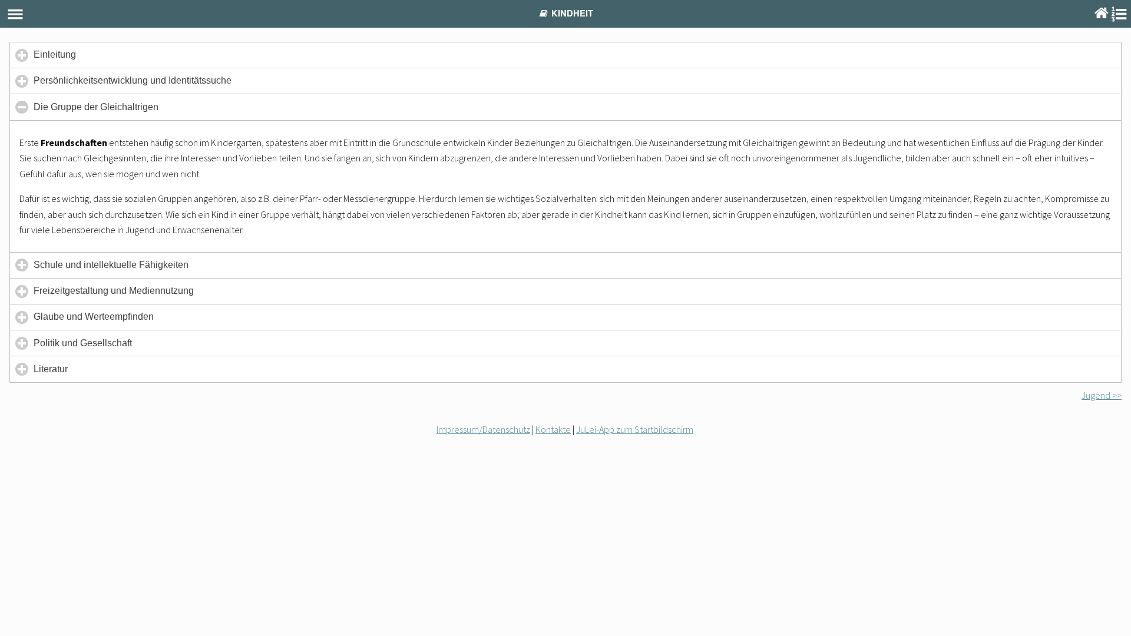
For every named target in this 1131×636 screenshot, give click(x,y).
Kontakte (553, 429)
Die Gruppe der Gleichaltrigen (113, 110)
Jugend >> (1102, 395)
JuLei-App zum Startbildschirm (634, 429)
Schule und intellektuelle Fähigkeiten (128, 269)
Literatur (68, 372)
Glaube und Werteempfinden (111, 320)
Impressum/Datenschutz (483, 429)
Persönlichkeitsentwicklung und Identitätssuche (150, 84)
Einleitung (72, 58)
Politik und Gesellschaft (100, 346)
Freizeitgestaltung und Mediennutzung (131, 294)
